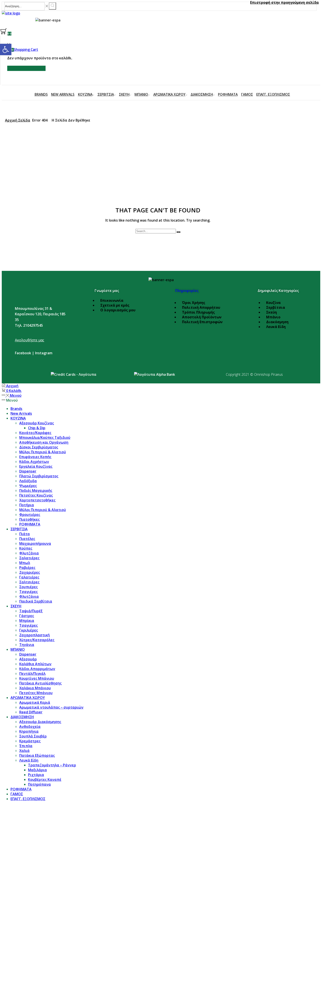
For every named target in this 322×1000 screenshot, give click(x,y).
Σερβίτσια (275, 307)
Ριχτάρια (36, 774)
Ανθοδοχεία (30, 726)
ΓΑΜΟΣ (247, 94)
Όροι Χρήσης (193, 302)
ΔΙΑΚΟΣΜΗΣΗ (202, 94)
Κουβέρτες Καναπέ (44, 779)
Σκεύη (271, 312)
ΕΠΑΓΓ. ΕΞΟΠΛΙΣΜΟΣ (273, 94)
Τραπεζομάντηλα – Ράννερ (52, 765)
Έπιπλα (25, 745)
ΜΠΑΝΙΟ (141, 94)
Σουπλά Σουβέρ (33, 736)
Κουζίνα (273, 302)
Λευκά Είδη (276, 326)
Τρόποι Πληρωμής (198, 312)
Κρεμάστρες (30, 741)
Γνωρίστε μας (107, 290)
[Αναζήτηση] (178, 232)
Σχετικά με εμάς (114, 305)
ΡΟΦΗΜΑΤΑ (228, 94)
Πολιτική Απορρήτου (201, 307)
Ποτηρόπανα (39, 784)
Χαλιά (24, 750)
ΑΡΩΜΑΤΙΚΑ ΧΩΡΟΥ (169, 94)
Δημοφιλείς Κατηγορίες (278, 290)
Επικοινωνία (111, 300)
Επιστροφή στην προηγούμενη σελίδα (284, 2)
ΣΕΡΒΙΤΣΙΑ (105, 94)
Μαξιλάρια (37, 769)
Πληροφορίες (186, 290)
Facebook (23, 353)
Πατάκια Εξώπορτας (37, 755)
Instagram (43, 353)
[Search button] (52, 6)
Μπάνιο (273, 317)
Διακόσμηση (277, 321)
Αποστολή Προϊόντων (201, 317)
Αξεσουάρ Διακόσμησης (40, 721)
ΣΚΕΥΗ (124, 94)
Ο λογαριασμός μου (117, 310)
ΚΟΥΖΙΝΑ (85, 94)
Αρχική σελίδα (17, 120)
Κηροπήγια (29, 731)
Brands (41, 94)
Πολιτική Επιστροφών (202, 321)
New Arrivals (62, 94)
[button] (5, 49)
